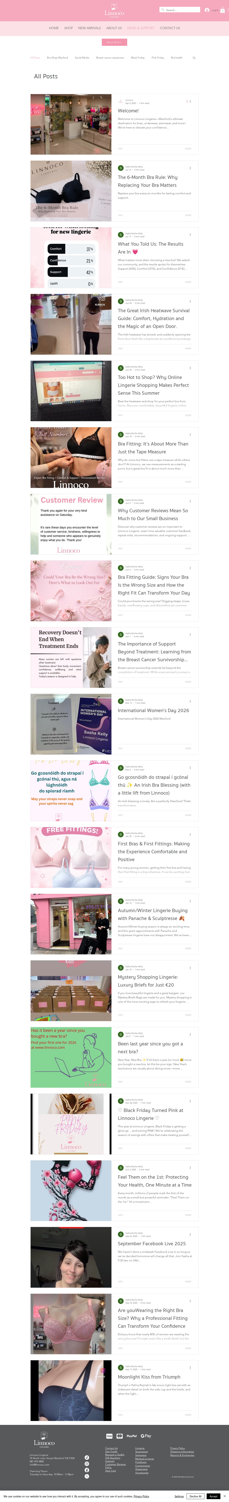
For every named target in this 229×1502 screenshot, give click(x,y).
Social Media (82, 57)
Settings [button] (179, 1496)
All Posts (35, 57)
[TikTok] (87, 1466)
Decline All (195, 1496)
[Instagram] (87, 1472)
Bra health (176, 57)
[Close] (225, 1496)
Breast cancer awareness (110, 57)
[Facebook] (87, 1478)
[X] (87, 1484)
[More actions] (191, 101)
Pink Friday (158, 57)
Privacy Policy (141, 1496)
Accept (213, 1496)
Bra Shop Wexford (57, 57)
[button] (222, 10)
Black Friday (138, 57)
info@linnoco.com (39, 1472)
